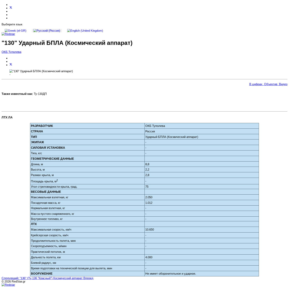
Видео (282, 84)
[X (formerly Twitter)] (10, 64)
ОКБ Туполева (11, 52)
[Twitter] (10, 8)
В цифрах (255, 84)
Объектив (269, 84)
